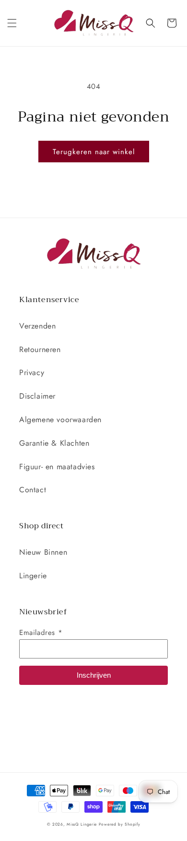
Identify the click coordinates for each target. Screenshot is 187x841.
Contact (32, 489)
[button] (12, 23)
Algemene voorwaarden (60, 419)
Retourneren (40, 349)
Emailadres (40, 632)
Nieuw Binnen (43, 552)
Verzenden (37, 325)
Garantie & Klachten (54, 443)
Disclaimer (37, 396)
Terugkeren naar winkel (94, 151)
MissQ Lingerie (82, 824)
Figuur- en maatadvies (57, 466)
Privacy (31, 372)
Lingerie (33, 575)
